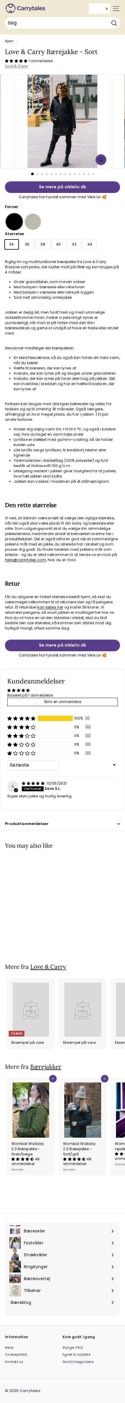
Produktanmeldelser (27, 823)
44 (90, 244)
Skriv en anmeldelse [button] (62, 701)
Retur (9, 1347)
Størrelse (14, 234)
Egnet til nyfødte (76, 1354)
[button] (16, 60)
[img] (33, 783)
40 (58, 244)
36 (27, 244)
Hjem (9, 41)
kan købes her (50, 607)
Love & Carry (16, 65)
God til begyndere (78, 1361)
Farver (12, 207)
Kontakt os (14, 1361)
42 (74, 244)
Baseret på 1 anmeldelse (30, 695)
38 (42, 244)
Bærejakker (45, 1067)
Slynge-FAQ (73, 1347)
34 (11, 244)
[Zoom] (100, 159)
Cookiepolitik (16, 1354)
